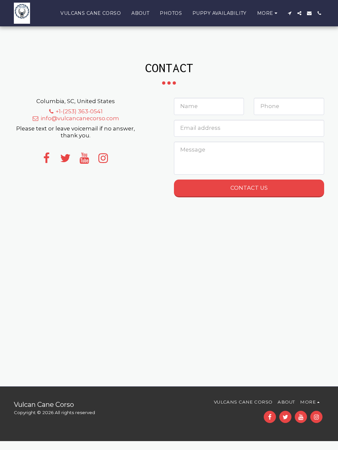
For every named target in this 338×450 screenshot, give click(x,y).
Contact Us (249, 187)
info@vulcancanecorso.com (80, 118)
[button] (289, 13)
